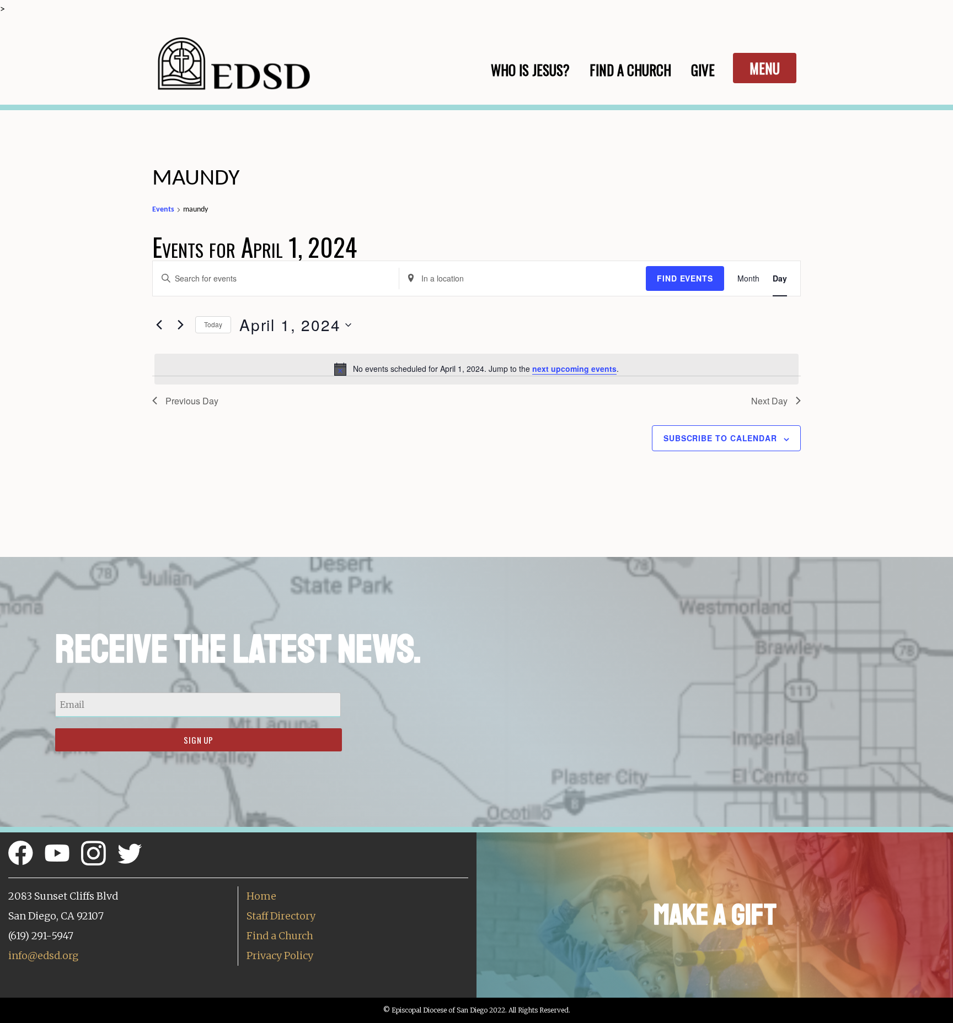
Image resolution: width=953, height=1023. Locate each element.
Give (703, 69)
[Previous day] (158, 325)
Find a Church (280, 935)
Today (213, 324)
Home (261, 896)
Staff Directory (281, 916)
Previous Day (191, 400)
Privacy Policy (280, 955)
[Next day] (180, 325)
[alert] (476, 369)
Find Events (685, 278)
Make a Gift (715, 914)
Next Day (769, 400)
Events (163, 209)
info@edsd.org (43, 955)
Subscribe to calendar (720, 437)
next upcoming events (574, 368)
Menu (764, 68)
